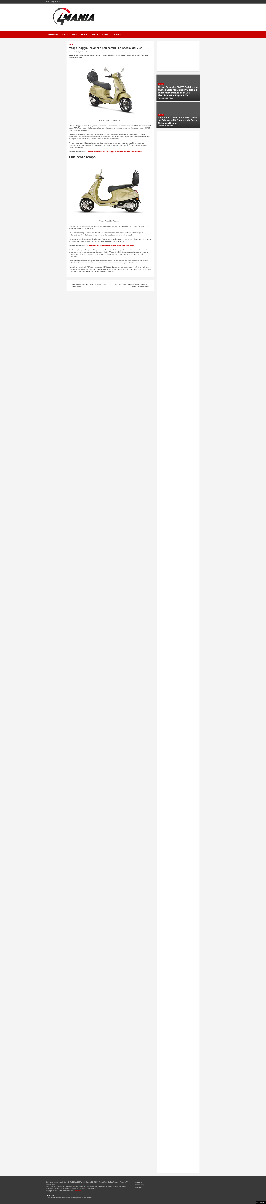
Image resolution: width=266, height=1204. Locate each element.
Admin (171, 98)
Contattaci (77, 1191)
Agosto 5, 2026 (163, 125)
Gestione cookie (260, 1202)
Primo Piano (53, 34)
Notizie (116, 34)
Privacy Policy (139, 1185)
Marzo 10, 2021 (74, 52)
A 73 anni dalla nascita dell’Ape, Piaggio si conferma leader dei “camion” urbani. (114, 152)
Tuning (105, 34)
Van (73, 34)
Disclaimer (138, 1188)
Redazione (138, 1182)
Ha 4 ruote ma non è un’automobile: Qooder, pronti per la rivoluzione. (110, 246)
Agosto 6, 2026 (163, 98)
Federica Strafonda (86, 52)
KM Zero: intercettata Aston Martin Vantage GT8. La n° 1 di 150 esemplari (132, 286)
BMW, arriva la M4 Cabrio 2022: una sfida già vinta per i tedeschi (89, 286)
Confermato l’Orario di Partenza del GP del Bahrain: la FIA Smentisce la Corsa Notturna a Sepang (177, 120)
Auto (64, 34)
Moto (83, 34)
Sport (93, 34)
